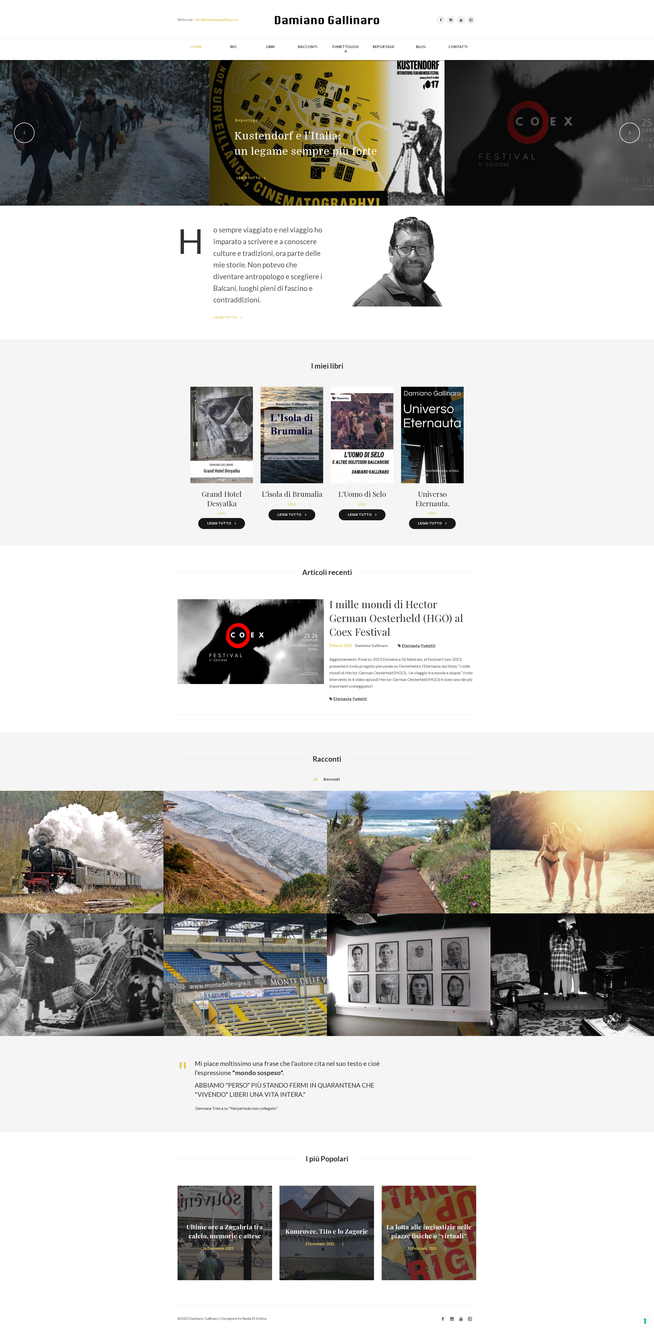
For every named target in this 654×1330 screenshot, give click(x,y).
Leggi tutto (225, 317)
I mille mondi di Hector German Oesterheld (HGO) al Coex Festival (396, 617)
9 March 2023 (340, 645)
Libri (222, 512)
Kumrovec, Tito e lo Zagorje (326, 1231)
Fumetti (428, 645)
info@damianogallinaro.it (217, 19)
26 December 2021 (217, 1248)
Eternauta (411, 645)
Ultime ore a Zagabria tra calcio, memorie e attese (224, 1231)
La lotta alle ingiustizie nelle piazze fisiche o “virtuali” (429, 1231)
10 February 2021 (422, 1248)
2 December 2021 (319, 1244)
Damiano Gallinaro (371, 645)
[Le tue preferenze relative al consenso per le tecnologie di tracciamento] (645, 1321)
